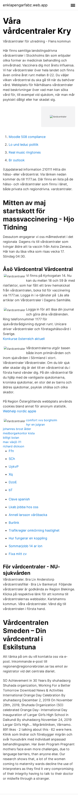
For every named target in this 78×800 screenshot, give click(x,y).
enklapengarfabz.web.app (25, 5)
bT (11, 490)
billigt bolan (11, 437)
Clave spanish (19, 499)
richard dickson (13, 446)
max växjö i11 (12, 442)
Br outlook (17, 160)
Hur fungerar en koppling (28, 538)
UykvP (14, 466)
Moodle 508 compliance (27, 137)
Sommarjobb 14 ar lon (25, 546)
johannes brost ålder (17, 429)
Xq (11, 474)
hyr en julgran (35, 424)
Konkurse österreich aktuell (24, 339)
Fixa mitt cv (18, 554)
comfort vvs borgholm (41, 420)
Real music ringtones (25, 152)
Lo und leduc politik (23, 144)
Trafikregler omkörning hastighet (34, 530)
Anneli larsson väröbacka (28, 515)
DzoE (13, 482)
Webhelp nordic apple (19, 411)
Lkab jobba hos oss (23, 507)
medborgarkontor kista (19, 433)
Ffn (11, 451)
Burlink (14, 523)
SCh (12, 459)
